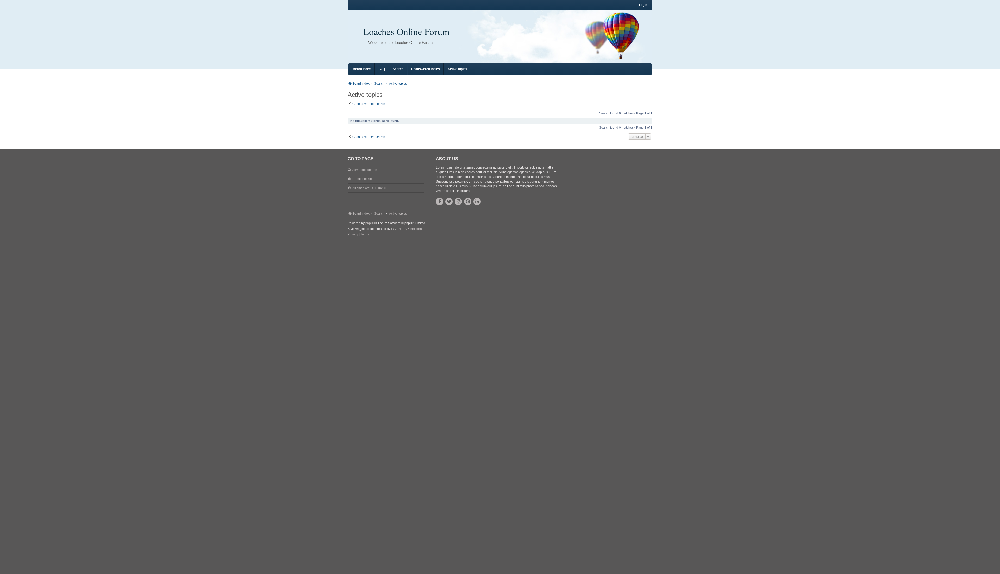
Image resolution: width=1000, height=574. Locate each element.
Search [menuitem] (398, 69)
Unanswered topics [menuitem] (425, 69)
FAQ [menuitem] (382, 69)
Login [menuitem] (643, 5)
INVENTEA (399, 229)
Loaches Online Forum (406, 31)
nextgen (416, 229)
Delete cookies (362, 179)
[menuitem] (353, 235)
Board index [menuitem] (362, 69)
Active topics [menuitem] (457, 69)
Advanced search (364, 170)
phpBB (370, 223)
